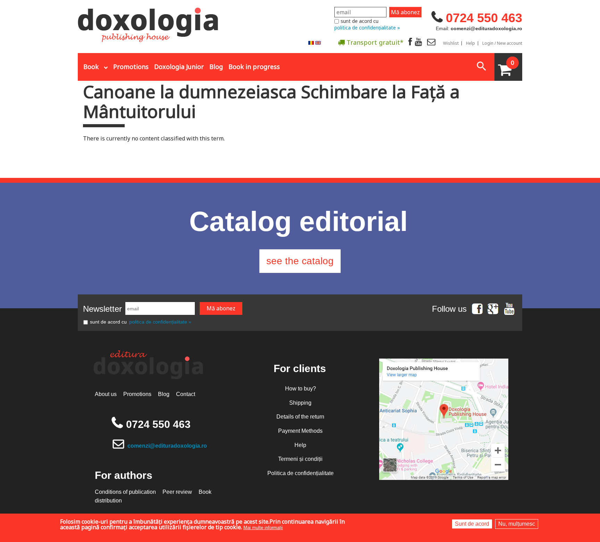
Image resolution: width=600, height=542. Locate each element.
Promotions (131, 66)
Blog (216, 66)
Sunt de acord (472, 524)
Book (91, 66)
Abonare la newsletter (319, 59)
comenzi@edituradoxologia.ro (167, 446)
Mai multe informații (263, 527)
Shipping (300, 403)
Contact (185, 394)
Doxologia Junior (179, 66)
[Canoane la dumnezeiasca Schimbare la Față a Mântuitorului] (311, 42)
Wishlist (451, 43)
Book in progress (254, 66)
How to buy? (300, 389)
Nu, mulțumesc (516, 524)
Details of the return (300, 417)
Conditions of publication (125, 492)
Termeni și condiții (300, 459)
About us (106, 394)
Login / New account (502, 43)
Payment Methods (300, 431)
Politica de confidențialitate (300, 473)
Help (470, 43)
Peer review (177, 492)
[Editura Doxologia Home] (149, 22)
